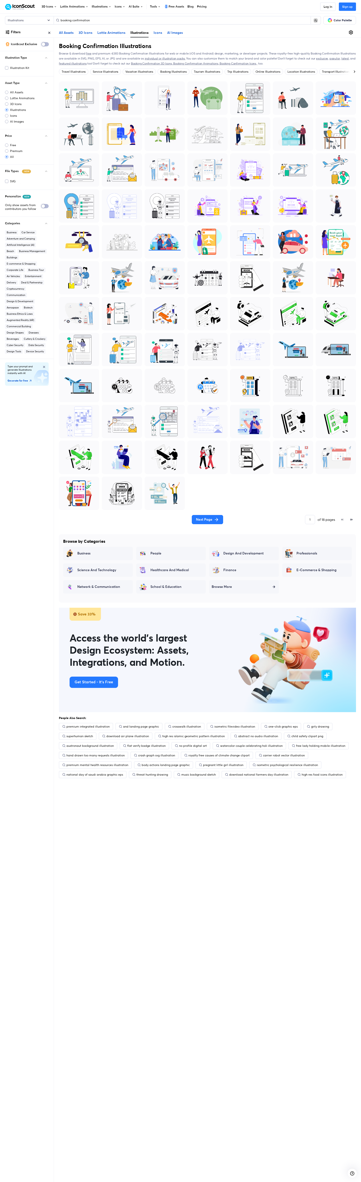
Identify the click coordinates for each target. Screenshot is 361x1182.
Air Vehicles (13, 276)
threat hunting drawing (152, 774)
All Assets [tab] (66, 32)
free (88, 53)
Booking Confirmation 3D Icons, (152, 63)
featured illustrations (72, 63)
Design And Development (243, 553)
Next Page (204, 519)
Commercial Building (19, 326)
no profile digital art (193, 746)
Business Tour (36, 269)
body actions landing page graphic (166, 765)
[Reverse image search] (316, 20)
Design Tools (14, 351)
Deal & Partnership (31, 282)
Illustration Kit (19, 68)
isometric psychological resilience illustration (287, 765)
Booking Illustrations (173, 72)
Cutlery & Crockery (34, 338)
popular (334, 58)
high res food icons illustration (322, 774)
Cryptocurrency (15, 288)
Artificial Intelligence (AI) (20, 244)
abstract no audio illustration (258, 736)
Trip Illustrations (237, 72)
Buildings (12, 257)
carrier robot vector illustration (284, 755)
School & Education (166, 586)
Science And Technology (96, 570)
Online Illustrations (267, 72)
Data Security (36, 345)
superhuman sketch (79, 736)
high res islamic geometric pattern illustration (193, 736)
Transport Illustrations (336, 72)
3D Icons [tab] (85, 32)
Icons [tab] (158, 32)
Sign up (347, 6)
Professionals (306, 553)
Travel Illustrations (74, 72)
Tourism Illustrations (207, 72)
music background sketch (198, 774)
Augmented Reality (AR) (20, 320)
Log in (328, 6)
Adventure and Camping (21, 238)
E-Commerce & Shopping (316, 570)
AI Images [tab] (175, 32)
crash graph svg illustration (156, 755)
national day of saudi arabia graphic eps (94, 774)
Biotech (28, 307)
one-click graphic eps (283, 726)
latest (345, 58)
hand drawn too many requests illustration (95, 755)
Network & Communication (98, 586)
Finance (229, 570)
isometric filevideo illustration (234, 726)
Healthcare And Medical (169, 570)
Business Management (32, 251)
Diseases (34, 332)
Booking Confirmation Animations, (196, 63)
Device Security (35, 351)
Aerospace (13, 307)
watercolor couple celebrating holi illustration (251, 746)
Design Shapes (15, 332)
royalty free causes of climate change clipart (219, 755)
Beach (10, 251)
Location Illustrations (301, 72)
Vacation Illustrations (139, 72)
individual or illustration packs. (165, 58)
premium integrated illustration (88, 726)
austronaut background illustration (90, 746)
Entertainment (33, 276)
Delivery (11, 282)
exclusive (322, 58)
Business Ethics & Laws (20, 313)
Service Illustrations (105, 72)
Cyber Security (15, 345)
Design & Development (20, 301)
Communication (16, 295)
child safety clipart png (307, 736)
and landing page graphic (141, 726)
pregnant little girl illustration (223, 765)
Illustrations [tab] (139, 32)
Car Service (28, 232)
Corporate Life (15, 269)
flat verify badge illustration (146, 746)
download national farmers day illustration (258, 774)
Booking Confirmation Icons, (238, 63)
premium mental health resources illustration (97, 765)
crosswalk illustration (186, 726)
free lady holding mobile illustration (320, 746)
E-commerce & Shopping (21, 263)
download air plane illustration (127, 736)
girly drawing (320, 726)
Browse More (222, 586)
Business (12, 232)
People (155, 553)
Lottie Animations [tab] (111, 32)
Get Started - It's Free (94, 682)
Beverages (13, 338)
